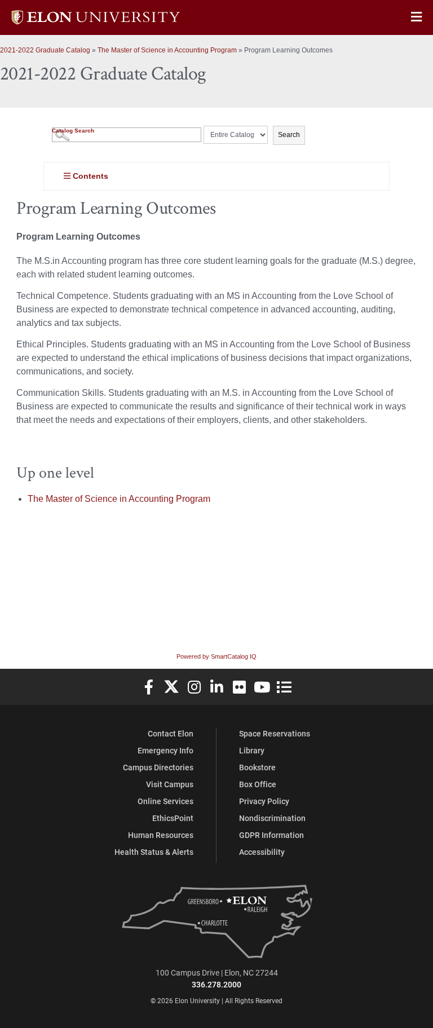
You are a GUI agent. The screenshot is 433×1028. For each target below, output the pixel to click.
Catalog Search (73, 130)
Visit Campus (169, 784)
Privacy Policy (264, 801)
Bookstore (257, 767)
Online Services (165, 801)
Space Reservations (274, 733)
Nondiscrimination (272, 818)
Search (289, 135)
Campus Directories (158, 767)
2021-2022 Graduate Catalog (45, 50)
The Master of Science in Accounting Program (167, 50)
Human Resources (160, 835)
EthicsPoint (172, 818)
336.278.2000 (216, 984)
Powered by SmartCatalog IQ (216, 656)
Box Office (257, 784)
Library (251, 750)
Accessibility (262, 851)
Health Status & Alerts (153, 851)
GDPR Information (271, 835)
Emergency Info (165, 750)
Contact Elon (170, 733)
